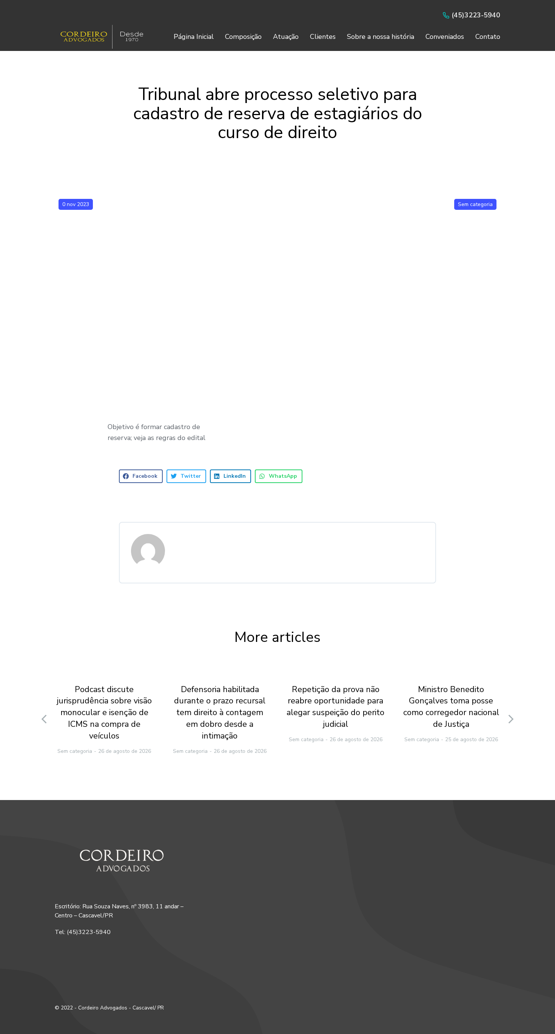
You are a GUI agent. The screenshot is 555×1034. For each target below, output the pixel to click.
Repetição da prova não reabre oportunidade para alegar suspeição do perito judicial (335, 707)
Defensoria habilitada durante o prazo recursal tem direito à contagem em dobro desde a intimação (219, 713)
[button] (141, 476)
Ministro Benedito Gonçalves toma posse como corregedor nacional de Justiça (451, 707)
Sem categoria (475, 204)
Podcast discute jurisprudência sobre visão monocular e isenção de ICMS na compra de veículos (104, 713)
